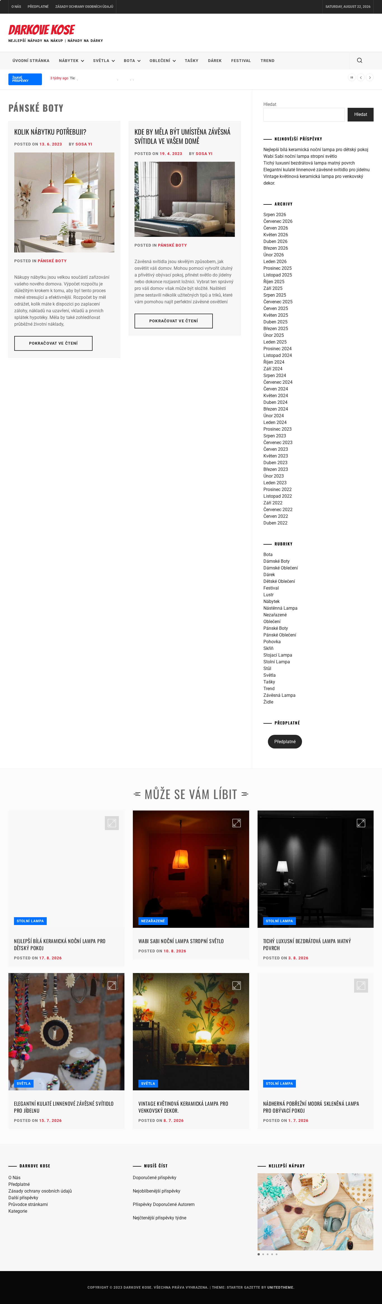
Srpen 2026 (274, 214)
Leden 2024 (275, 422)
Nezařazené (275, 615)
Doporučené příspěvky (154, 1177)
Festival (241, 60)
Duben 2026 (275, 241)
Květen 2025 (275, 315)
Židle (268, 702)
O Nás (16, 7)
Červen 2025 (275, 308)
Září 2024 (272, 368)
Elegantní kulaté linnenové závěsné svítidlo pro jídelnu (316, 169)
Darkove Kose (41, 30)
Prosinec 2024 (277, 348)
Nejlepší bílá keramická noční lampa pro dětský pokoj (315, 149)
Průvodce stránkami (28, 1204)
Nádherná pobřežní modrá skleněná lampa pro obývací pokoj (311, 1107)
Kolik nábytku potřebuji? (50, 132)
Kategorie (17, 1211)
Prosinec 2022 (277, 489)
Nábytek (69, 60)
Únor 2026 (273, 255)
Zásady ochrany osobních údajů (84, 7)
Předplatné (38, 7)
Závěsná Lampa (279, 695)
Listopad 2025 (277, 275)
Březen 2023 (275, 469)
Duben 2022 (275, 523)
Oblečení (160, 60)
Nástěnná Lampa (280, 608)
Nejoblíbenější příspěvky (156, 1191)
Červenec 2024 (278, 382)
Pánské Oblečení (279, 635)
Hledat (269, 104)
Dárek (215, 60)
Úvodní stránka (31, 60)
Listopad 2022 (277, 496)
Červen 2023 (275, 449)
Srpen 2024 (274, 375)
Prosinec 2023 (277, 429)
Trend (268, 60)
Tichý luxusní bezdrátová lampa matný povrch (107, 78)
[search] (359, 60)
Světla (101, 60)
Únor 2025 (273, 335)
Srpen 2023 (274, 435)
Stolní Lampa (276, 661)
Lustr (268, 594)
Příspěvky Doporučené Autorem (164, 1204)
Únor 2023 (273, 476)
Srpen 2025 (274, 295)
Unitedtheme (280, 1287)
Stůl (267, 668)
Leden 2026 (275, 261)
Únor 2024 (273, 415)
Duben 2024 (275, 402)
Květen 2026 (275, 234)
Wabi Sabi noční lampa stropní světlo (300, 156)
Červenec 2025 (278, 301)
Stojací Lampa (277, 655)
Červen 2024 (275, 389)
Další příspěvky (23, 1197)
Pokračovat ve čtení (53, 343)
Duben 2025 (275, 322)
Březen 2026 (275, 248)
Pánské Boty (52, 261)
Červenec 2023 (278, 442)
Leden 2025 (275, 342)
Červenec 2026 (278, 221)
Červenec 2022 (278, 509)
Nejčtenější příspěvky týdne (159, 1217)
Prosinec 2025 (277, 268)
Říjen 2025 (273, 281)
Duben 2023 (275, 462)
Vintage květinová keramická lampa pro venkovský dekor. (183, 1107)
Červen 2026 (275, 228)
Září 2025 (272, 288)
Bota (129, 60)
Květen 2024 (275, 395)
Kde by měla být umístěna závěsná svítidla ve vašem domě (182, 136)
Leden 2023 (275, 482)
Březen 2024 (275, 409)
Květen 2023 (275, 456)
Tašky (192, 60)
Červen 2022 (275, 516)
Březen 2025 (275, 328)
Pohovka (272, 641)
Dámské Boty (276, 561)
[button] (368, 1210)
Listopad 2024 (277, 355)
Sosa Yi (84, 144)
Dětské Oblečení (279, 581)
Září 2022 (272, 503)
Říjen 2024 (273, 362)
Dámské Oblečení (280, 568)
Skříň (268, 648)
